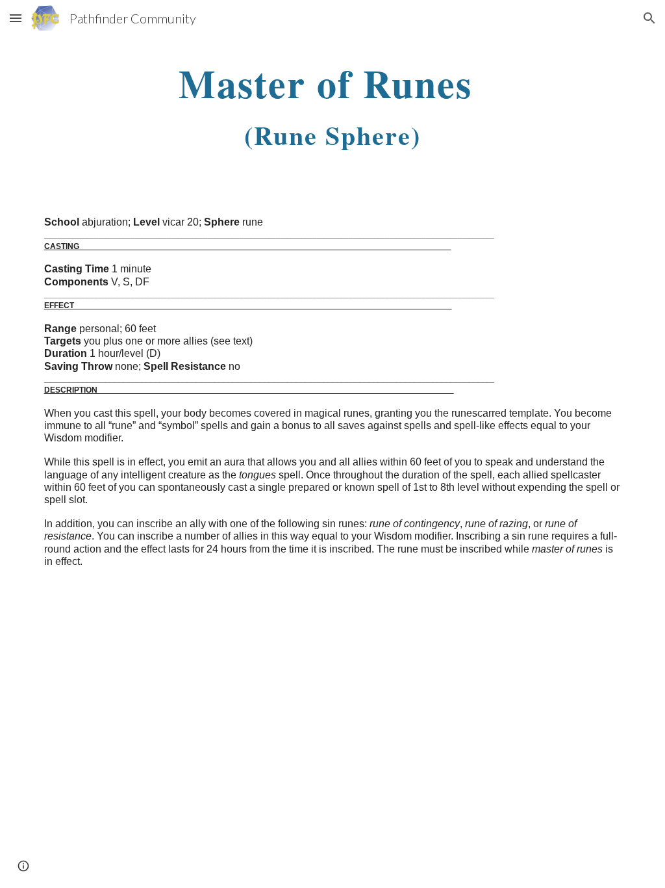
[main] (332, 107)
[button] (15, 18)
